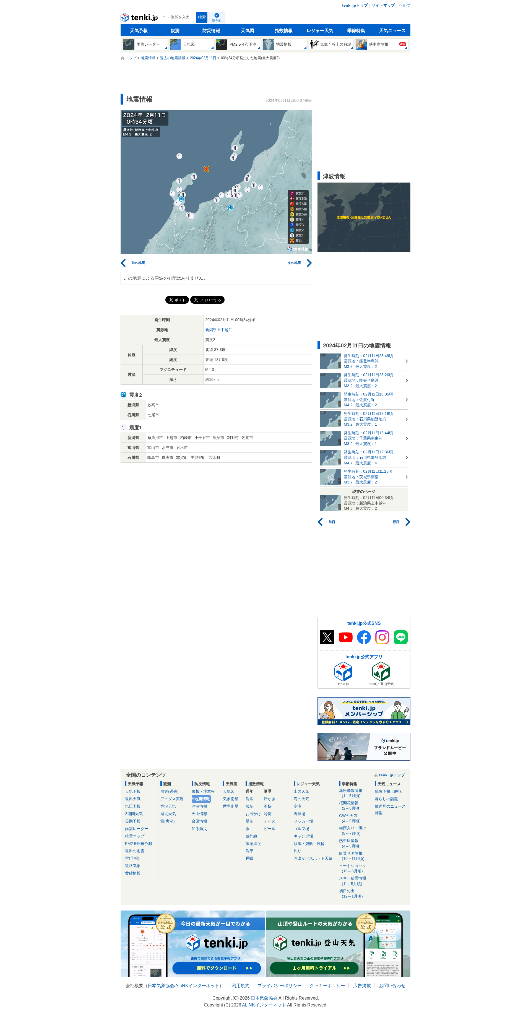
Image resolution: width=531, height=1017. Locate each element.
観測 (175, 30)
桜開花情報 (350, 805)
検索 (202, 17)
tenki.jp (140, 19)
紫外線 (251, 836)
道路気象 (132, 865)
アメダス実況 (172, 799)
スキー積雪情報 (352, 881)
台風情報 (199, 821)
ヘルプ (404, 5)
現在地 (216, 20)
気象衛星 (230, 799)
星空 (249, 821)
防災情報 (211, 30)
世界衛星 (230, 806)
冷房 (268, 813)
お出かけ (253, 813)
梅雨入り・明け (352, 831)
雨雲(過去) (169, 791)
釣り (297, 851)
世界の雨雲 (134, 851)
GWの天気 (350, 818)
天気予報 (139, 30)
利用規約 (240, 985)
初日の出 (351, 893)
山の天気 (301, 791)
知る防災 (199, 828)
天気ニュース (392, 30)
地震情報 (202, 799)
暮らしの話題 (386, 799)
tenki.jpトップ (355, 5)
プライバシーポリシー (279, 985)
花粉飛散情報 (350, 793)
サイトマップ (383, 5)
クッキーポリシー (327, 985)
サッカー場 (303, 821)
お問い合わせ (392, 985)
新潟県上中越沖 (218, 329)
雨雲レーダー (136, 828)
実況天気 (168, 806)
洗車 (249, 851)
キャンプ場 (303, 836)
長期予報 (132, 821)
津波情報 (199, 806)
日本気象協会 (161, 985)
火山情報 (199, 813)
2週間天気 (134, 813)
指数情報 (284, 30)
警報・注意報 (203, 791)
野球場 (299, 813)
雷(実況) (167, 821)
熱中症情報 (350, 843)
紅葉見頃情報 (352, 856)
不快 (268, 806)
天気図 (247, 30)
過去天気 (168, 813)
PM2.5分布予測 (138, 843)
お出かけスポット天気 (313, 858)
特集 (378, 813)
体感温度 (253, 843)
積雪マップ (134, 836)
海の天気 (301, 799)
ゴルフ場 (301, 828)
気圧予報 (132, 806)
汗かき (269, 799)
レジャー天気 (320, 30)
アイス (269, 821)
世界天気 (132, 799)
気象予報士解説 (388, 791)
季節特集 (356, 30)
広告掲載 (362, 985)
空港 (297, 806)
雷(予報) (132, 858)
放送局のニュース (390, 806)
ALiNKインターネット (197, 985)
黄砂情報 (132, 873)
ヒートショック (352, 868)
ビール (269, 828)
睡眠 (249, 858)
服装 (249, 806)
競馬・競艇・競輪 (309, 843)
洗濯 (249, 799)
